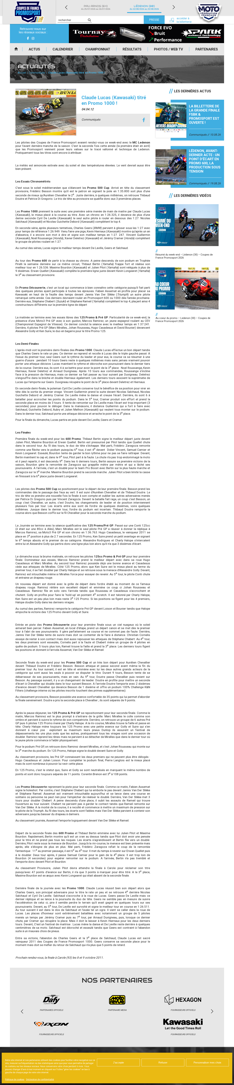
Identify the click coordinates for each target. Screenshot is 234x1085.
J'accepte (118, 1062)
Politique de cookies (14, 1079)
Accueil (16, 49)
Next (174, 7)
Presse (154, 19)
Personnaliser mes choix (207, 1062)
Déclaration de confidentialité (40, 1079)
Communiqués (37, 72)
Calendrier (63, 49)
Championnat (97, 49)
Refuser (162, 1062)
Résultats (132, 49)
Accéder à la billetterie (184, 20)
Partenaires (206, 49)
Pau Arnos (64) (95, 7)
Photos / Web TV (168, 49)
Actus (34, 49)
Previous (66, 7)
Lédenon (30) (144, 7)
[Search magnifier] (89, 20)
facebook (143, 120)
